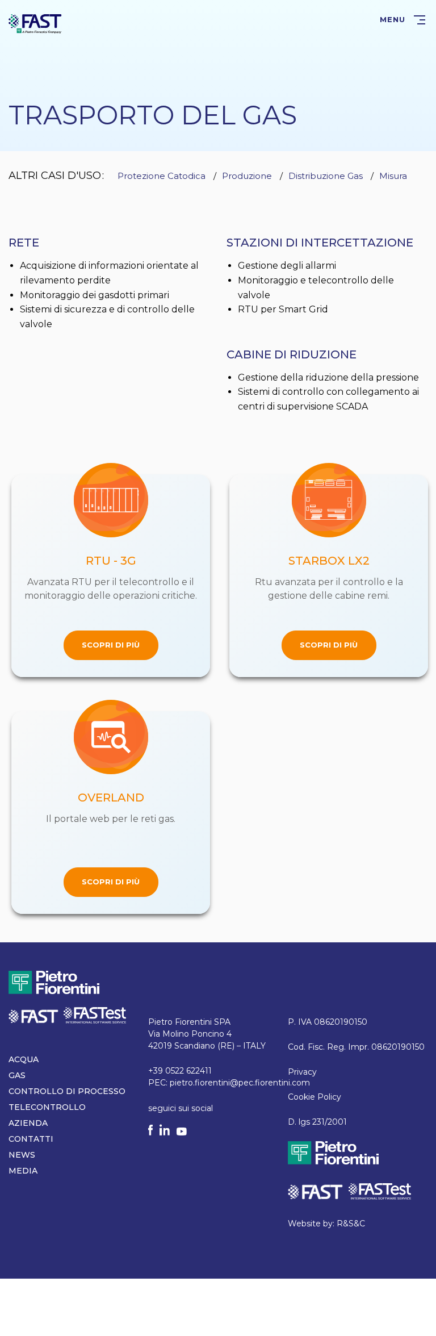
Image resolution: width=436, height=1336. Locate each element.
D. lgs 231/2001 (317, 1122)
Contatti (31, 1139)
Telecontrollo (47, 1107)
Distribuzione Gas (325, 175)
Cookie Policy (314, 1097)
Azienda (28, 1123)
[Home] (35, 23)
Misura (393, 175)
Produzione (247, 175)
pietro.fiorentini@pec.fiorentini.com (240, 1083)
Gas (17, 1075)
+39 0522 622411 (180, 1071)
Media (23, 1171)
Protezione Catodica (162, 175)
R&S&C (351, 1223)
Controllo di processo (67, 1091)
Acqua (24, 1059)
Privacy (302, 1072)
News (22, 1155)
